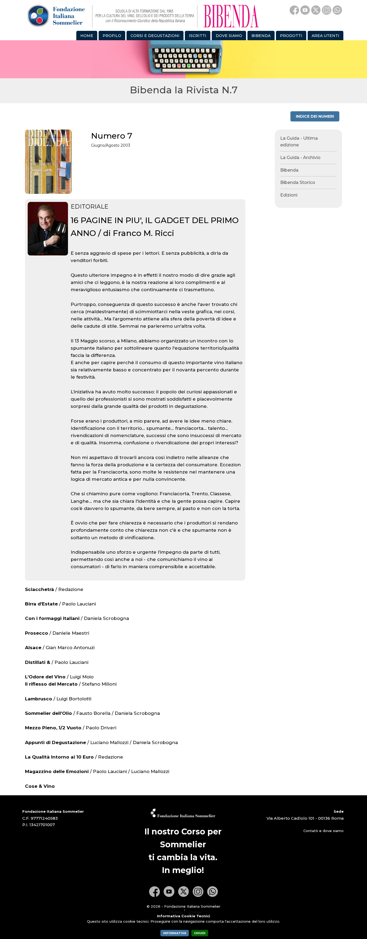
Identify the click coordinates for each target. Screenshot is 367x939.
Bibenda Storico (297, 182)
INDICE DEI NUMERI (315, 116)
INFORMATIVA (174, 933)
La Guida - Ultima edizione (299, 142)
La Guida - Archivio (300, 157)
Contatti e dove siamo (323, 831)
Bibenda (289, 170)
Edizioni (288, 195)
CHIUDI (200, 933)
